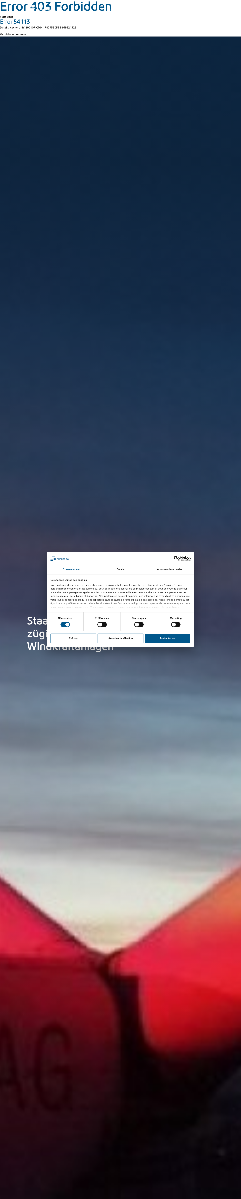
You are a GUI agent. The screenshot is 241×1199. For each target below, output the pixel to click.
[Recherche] (128, 4)
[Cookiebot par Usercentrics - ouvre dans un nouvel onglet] (176, 558)
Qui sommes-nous (199, 11)
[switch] (102, 624)
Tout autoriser (168, 638)
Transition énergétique (127, 11)
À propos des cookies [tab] (169, 569)
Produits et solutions (158, 11)
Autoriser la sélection (120, 638)
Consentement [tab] (71, 569)
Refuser (73, 638)
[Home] (44, 9)
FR (209, 4)
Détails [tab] (121, 569)
